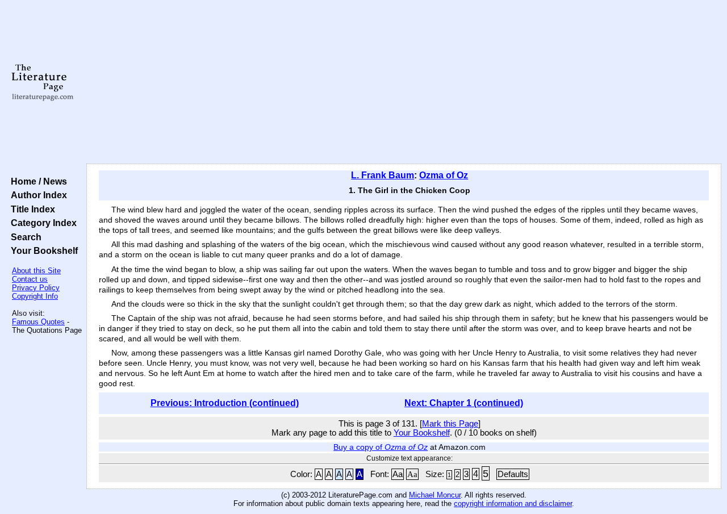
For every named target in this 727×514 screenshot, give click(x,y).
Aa (397, 474)
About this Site (36, 270)
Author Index (36, 195)
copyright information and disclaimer (513, 503)
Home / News (36, 181)
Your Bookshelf (42, 250)
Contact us (30, 279)
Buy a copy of (380, 447)
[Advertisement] (404, 82)
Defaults (513, 474)
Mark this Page (450, 423)
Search (23, 237)
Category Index (41, 223)
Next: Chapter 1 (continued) (463, 403)
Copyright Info (35, 296)
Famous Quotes (38, 321)
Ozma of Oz (443, 175)
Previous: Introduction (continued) (225, 403)
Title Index (30, 209)
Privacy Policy (36, 287)
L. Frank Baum (382, 175)
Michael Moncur (435, 495)
